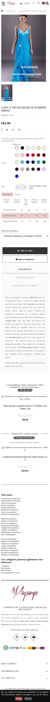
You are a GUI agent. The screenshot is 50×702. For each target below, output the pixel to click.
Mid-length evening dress (11, 532)
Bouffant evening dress (10, 550)
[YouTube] (33, 637)
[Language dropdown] (22, 3)
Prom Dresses (6, 570)
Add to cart (26, 251)
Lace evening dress (8, 535)
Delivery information (9, 231)
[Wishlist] (38, 3)
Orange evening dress (9, 530)
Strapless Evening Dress (10, 541)
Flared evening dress (9, 548)
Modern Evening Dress (9, 510)
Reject (28, 698)
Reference (5, 115)
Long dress (5, 566)
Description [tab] (25, 269)
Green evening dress (8, 512)
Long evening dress (8, 546)
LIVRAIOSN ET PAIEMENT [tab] (25, 286)
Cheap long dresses (8, 507)
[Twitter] (25, 637)
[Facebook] (16, 637)
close (18, 698)
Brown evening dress (9, 523)
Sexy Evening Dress (8, 539)
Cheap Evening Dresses (10, 553)
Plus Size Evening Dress (10, 514)
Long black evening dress (11, 498)
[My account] (33, 3)
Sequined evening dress (10, 525)
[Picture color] (17, 148)
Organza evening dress (9, 544)
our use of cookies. (41, 695)
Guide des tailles (35, 186)
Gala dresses (5, 568)
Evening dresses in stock (10, 573)
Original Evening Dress (10, 528)
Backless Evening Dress (10, 555)
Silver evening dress (8, 503)
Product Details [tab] (25, 278)
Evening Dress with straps (11, 501)
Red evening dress (8, 505)
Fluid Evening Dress (9, 519)
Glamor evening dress (9, 521)
